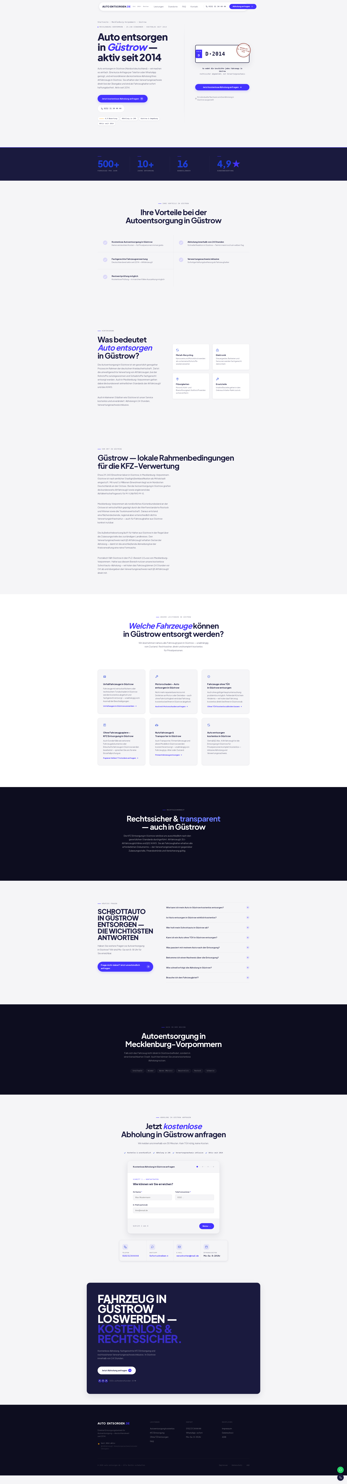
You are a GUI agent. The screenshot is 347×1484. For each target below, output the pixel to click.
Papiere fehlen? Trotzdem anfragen (119, 758)
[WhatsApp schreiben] (340, 1470)
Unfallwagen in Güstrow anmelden (118, 706)
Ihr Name (137, 1192)
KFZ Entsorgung (157, 1432)
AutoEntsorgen (116, 6)
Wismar (151, 1071)
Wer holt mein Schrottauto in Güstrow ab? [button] (187, 927)
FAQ (184, 6)
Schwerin (210, 1071)
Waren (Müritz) (166, 1071)
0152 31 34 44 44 (217, 6)
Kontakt (194, 6)
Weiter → (207, 1226)
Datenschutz (227, 1432)
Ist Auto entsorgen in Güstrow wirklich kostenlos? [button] (191, 917)
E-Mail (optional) (140, 1205)
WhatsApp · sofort (194, 1432)
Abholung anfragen (241, 6)
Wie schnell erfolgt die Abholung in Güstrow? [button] (189, 967)
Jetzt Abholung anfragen (114, 1370)
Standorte (173, 6)
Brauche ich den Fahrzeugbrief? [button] (182, 977)
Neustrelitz (183, 1071)
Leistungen (159, 6)
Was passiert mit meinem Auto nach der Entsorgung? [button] (193, 947)
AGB (224, 1437)
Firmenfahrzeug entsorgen (167, 755)
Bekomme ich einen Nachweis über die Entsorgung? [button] (192, 957)
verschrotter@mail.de (187, 1256)
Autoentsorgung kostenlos (162, 1428)
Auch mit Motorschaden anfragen (170, 706)
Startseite (103, 22)
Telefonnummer (183, 1192)
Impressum (227, 1428)
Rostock (197, 1071)
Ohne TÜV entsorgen (159, 1437)
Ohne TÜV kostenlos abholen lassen (223, 706)
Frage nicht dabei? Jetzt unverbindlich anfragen (120, 967)
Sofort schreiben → (159, 1256)
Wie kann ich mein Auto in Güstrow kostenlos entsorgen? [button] (195, 907)
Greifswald (137, 1071)
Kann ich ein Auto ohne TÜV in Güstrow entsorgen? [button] (191, 937)
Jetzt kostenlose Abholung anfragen (120, 98)
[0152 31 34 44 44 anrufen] (340, 1477)
